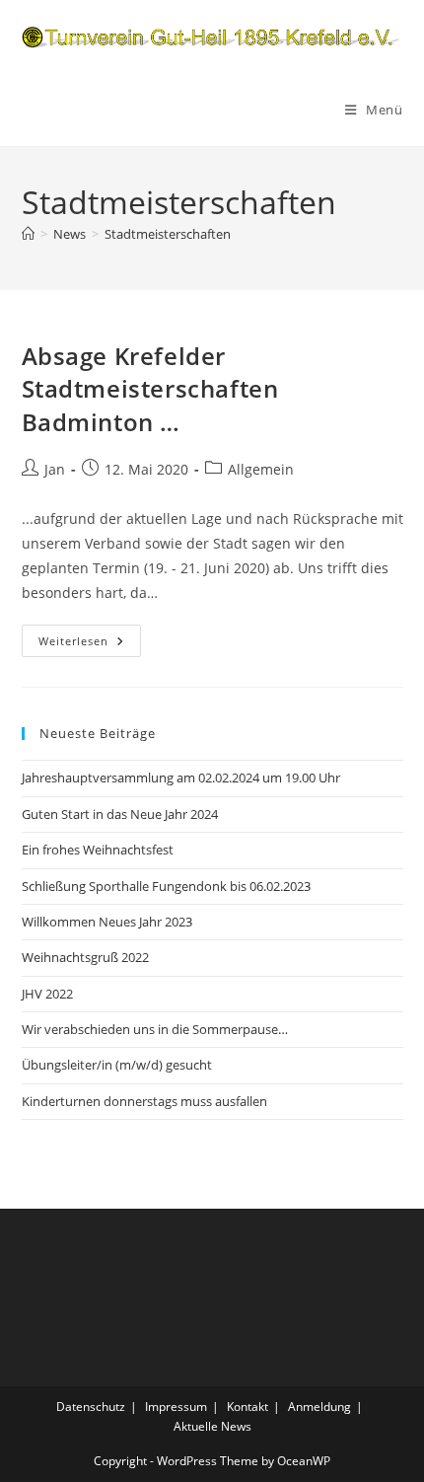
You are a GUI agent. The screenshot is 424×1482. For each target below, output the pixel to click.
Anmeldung (319, 1406)
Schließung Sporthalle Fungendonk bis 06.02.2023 (166, 886)
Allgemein (261, 469)
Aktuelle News (212, 1426)
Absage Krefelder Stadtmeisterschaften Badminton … (150, 388)
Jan (54, 469)
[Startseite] (28, 234)
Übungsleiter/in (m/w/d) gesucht (117, 1065)
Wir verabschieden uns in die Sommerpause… (155, 1029)
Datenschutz (90, 1406)
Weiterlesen (89, 644)
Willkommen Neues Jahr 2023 (107, 921)
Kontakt (247, 1406)
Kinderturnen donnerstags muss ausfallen (144, 1101)
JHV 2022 (47, 993)
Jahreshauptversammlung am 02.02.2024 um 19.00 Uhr (181, 777)
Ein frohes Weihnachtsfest (98, 849)
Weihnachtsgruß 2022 (85, 957)
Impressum (176, 1406)
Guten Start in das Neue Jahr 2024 (120, 814)
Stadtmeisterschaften (168, 234)
